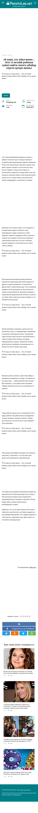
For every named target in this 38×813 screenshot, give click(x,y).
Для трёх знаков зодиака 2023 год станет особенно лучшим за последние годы (18, 773)
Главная (4, 55)
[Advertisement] (19, 32)
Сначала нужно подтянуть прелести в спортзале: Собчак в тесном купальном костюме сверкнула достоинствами (17, 706)
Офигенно (32, 567)
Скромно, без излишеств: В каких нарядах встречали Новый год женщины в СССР (18, 740)
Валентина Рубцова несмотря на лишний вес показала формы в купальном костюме (18, 672)
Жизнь (10, 55)
